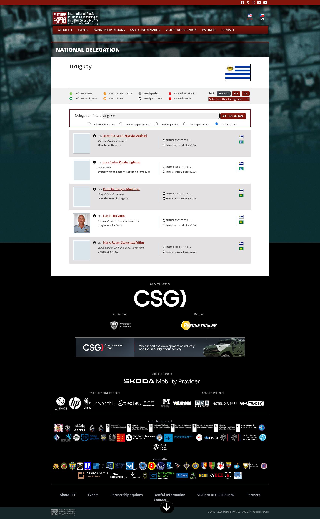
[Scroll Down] (167, 507)
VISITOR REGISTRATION (181, 30)
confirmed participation (138, 124)
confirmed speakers (104, 124)
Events (83, 30)
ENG (250, 19)
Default (224, 93)
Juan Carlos (121, 162)
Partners (209, 30)
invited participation (200, 124)
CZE (261, 19)
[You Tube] (265, 2)
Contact (227, 30)
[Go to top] (306, 507)
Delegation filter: (88, 115)
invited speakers (170, 124)
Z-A (246, 93)
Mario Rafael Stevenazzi (123, 242)
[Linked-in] (259, 2)
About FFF (65, 30)
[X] (247, 2)
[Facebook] (242, 2)
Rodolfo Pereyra (121, 189)
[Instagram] (253, 2)
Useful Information (145, 30)
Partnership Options (109, 30)
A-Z (236, 93)
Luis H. (114, 216)
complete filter (228, 124)
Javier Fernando (125, 136)
